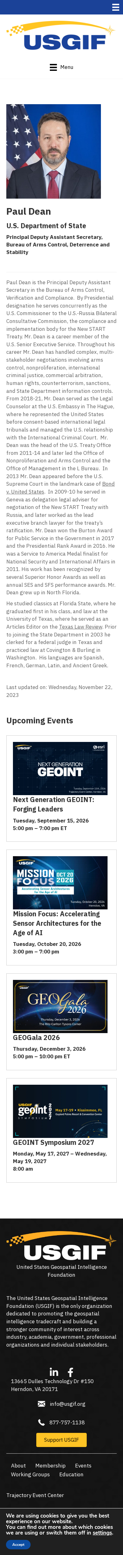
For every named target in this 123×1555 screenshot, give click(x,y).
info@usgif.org (67, 1403)
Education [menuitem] (71, 1474)
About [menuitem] (18, 1465)
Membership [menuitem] (50, 1465)
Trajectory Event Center (35, 1495)
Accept (18, 1544)
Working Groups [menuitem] (30, 1474)
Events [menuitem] (83, 1465)
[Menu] (115, 7)
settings (102, 1533)
